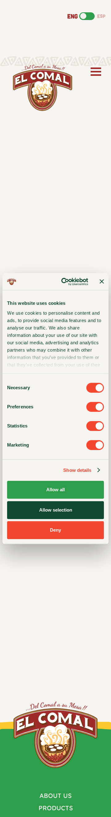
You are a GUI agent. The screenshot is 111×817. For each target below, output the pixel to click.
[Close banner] (102, 282)
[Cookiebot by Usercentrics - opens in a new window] (65, 282)
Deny (55, 530)
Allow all (55, 489)
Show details (77, 470)
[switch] (95, 407)
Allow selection (55, 510)
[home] (41, 87)
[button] (94, 71)
